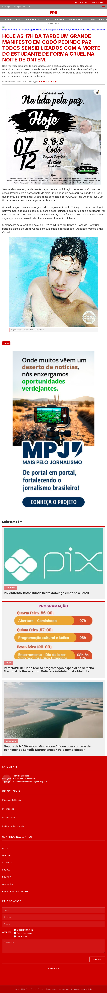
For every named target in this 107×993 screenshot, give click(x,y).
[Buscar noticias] (103, 6)
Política (60, 19)
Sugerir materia (25, 929)
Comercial (22, 936)
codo (8, 663)
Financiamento (9, 817)
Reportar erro (24, 933)
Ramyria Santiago (48, 81)
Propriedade (8, 809)
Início (7, 19)
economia (10, 588)
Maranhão (31, 19)
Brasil (47, 19)
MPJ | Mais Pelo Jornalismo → (90, 2)
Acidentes (7, 862)
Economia (74, 19)
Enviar (97, 959)
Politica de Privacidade (13, 826)
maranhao (11, 741)
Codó (18, 19)
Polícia (91, 19)
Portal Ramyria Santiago (15, 891)
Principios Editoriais (11, 800)
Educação (7, 884)
